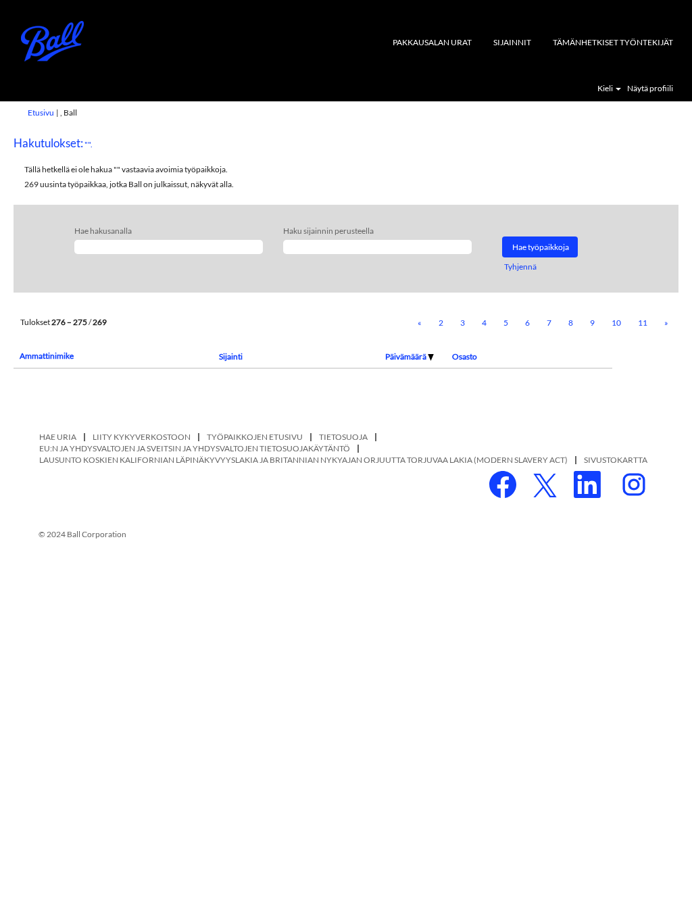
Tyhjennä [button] (520, 266)
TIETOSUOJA (343, 437)
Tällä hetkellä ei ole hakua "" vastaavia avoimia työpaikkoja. (126, 169)
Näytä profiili (650, 88)
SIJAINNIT (512, 42)
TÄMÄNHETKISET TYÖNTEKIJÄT (613, 42)
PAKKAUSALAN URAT (432, 42)
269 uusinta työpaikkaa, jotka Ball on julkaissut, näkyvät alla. (129, 184)
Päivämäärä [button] (406, 356)
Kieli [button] (605, 88)
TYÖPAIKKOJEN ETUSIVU (255, 437)
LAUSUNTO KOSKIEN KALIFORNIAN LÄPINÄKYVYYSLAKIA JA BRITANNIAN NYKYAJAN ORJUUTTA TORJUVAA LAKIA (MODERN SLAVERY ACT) (303, 460)
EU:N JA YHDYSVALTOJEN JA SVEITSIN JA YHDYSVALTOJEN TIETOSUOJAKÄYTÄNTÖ (194, 448)
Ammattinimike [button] (47, 356)
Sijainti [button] (231, 356)
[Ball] (52, 41)
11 (642, 323)
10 (616, 323)
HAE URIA (57, 437)
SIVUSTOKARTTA (615, 460)
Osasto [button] (464, 356)
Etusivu (41, 112)
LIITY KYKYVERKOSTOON (142, 437)
